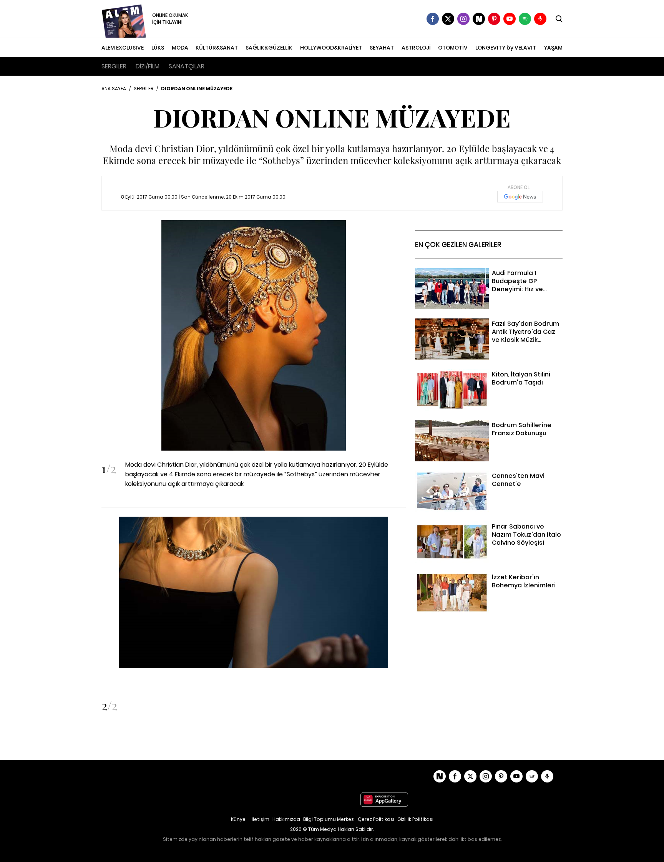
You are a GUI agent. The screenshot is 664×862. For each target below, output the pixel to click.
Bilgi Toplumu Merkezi (329, 819)
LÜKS (157, 47)
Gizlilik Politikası (415, 819)
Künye (238, 819)
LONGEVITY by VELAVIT (505, 47)
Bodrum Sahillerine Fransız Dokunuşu (468, 424)
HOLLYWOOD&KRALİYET (331, 47)
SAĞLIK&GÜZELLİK (269, 47)
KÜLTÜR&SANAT (217, 47)
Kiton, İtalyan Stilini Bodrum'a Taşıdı (466, 374)
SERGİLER (113, 66)
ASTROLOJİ (416, 47)
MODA (180, 47)
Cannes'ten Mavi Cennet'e (454, 475)
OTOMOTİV (453, 47)
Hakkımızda (286, 819)
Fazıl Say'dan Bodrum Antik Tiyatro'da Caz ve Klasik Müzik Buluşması (481, 328)
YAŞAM (553, 47)
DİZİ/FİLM (147, 66)
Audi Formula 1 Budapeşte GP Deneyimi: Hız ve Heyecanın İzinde (482, 277)
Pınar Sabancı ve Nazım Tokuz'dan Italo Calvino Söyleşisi (484, 531)
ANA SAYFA (113, 88)
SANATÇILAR (186, 66)
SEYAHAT (382, 47)
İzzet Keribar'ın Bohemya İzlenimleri (466, 576)
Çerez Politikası (376, 819)
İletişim (260, 819)
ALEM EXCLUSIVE (122, 47)
